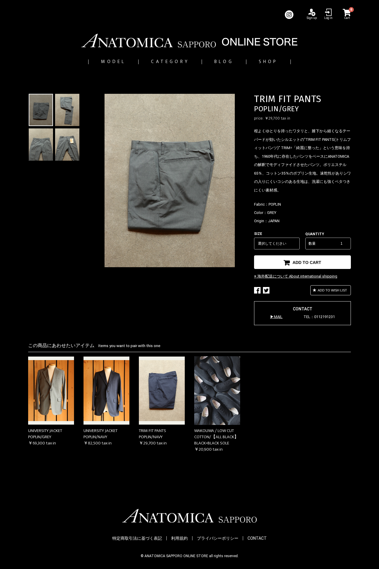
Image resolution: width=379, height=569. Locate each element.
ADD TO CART (306, 262)
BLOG (224, 62)
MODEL (113, 62)
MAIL (278, 317)
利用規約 (179, 538)
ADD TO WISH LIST (332, 290)
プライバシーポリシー (217, 538)
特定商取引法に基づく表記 (137, 538)
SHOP (268, 62)
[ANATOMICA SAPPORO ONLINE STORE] (189, 40)
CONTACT (257, 538)
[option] (170, 180)
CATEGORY (170, 62)
